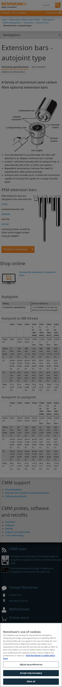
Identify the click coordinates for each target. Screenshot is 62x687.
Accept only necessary (31, 673)
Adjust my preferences (31, 664)
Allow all (31, 681)
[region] (31, 655)
